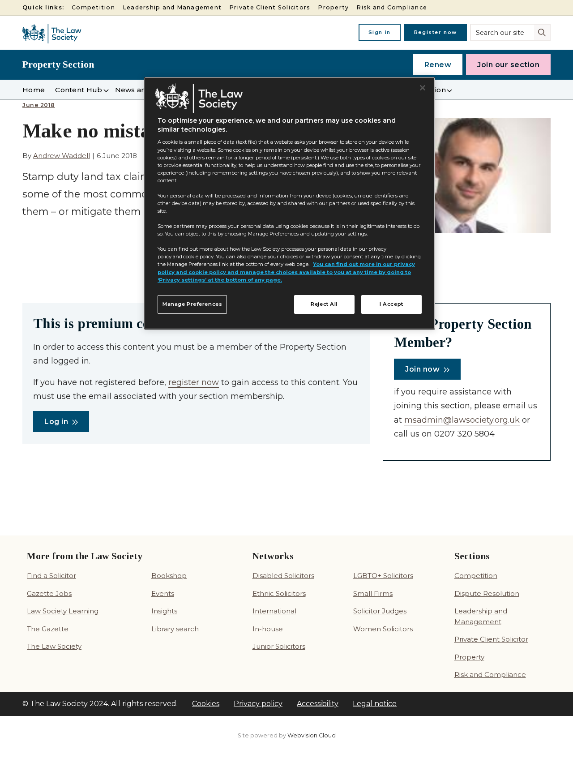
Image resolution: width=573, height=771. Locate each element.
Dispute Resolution (486, 593)
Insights (164, 611)
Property (333, 7)
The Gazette (47, 629)
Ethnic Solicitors (279, 593)
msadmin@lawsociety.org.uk (462, 420)
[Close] (422, 88)
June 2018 (38, 105)
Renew (438, 64)
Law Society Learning (62, 611)
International (274, 611)
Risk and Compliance (391, 7)
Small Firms (373, 593)
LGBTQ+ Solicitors (383, 575)
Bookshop (169, 575)
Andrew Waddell (61, 155)
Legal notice (375, 703)
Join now (422, 369)
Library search (175, 629)
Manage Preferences (192, 304)
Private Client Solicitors (269, 7)
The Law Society (54, 646)
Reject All (324, 304)
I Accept (391, 304)
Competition (93, 7)
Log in (56, 421)
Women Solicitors (383, 629)
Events (162, 593)
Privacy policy (258, 703)
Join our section (508, 64)
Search (543, 32)
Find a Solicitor (51, 575)
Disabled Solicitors (283, 575)
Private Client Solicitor (491, 639)
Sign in (379, 32)
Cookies (205, 703)
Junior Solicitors (278, 646)
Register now (435, 32)
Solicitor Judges (379, 611)
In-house (267, 629)
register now (193, 382)
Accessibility (317, 703)
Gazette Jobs (49, 593)
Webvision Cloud (311, 735)
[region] (289, 203)
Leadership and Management (172, 7)
